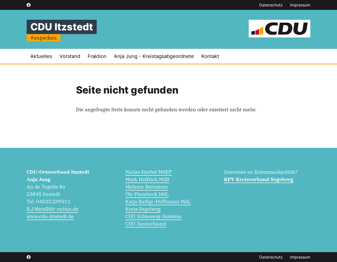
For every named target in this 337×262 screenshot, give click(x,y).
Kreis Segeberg (143, 209)
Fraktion (97, 56)
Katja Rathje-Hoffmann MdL (158, 201)
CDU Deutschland (145, 223)
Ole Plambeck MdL (147, 194)
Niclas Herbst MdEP (148, 171)
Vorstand (69, 56)
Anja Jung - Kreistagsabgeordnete (154, 56)
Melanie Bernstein (146, 186)
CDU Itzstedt (61, 27)
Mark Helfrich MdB (147, 179)
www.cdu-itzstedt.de (50, 216)
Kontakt (210, 56)
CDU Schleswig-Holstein (153, 216)
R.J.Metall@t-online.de (52, 209)
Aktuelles (41, 56)
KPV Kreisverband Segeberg (258, 179)
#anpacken (43, 37)
